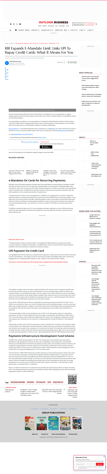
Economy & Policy (46, 30)
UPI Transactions (40, 382)
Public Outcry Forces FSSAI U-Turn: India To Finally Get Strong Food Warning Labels (91, 103)
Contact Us (44, 434)
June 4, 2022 (42, 137)
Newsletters (59, 30)
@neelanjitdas (15, 134)
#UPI (41, 130)
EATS (56, 26)
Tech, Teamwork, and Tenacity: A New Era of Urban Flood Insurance (96, 241)
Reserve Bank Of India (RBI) (18, 382)
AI (68, 30)
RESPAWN (62, 26)
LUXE (67, 26)
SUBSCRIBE (89, 24)
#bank (54, 129)
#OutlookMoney (13, 129)
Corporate (34, 30)
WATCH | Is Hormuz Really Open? (97, 142)
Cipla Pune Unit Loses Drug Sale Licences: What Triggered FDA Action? (16, 172)
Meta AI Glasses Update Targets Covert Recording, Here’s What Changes (68, 172)
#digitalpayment (63, 130)
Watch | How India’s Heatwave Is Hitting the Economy (96, 166)
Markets (27, 30)
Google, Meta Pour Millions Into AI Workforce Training (95, 216)
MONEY (45, 26)
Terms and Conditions (58, 434)
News (65, 30)
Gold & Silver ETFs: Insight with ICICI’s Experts (95, 256)
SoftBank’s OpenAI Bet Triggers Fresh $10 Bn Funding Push (32, 172)
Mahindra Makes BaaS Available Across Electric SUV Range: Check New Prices (50, 173)
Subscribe (100, 464)
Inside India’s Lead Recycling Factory (97, 175)
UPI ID (49, 382)
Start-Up (73, 30)
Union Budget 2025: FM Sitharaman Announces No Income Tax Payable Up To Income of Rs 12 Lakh (96, 293)
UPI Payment (30, 382)
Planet (81, 30)
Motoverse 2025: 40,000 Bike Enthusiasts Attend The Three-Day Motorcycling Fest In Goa (97, 277)
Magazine (21, 30)
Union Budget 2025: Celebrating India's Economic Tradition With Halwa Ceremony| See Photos (96, 308)
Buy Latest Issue (78, 24)
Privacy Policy (73, 434)
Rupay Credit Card (58, 382)
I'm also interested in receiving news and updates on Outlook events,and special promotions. (91, 467)
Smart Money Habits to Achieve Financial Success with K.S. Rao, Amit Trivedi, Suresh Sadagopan (96, 233)
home (6, 43)
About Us (35, 434)
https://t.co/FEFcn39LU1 (26, 134)
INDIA (39, 26)
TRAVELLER (51, 26)
